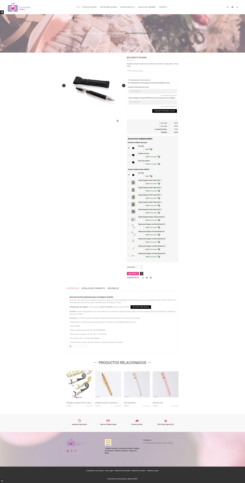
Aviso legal (109, 471)
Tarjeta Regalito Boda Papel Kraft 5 (149, 209)
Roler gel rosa (129, 403)
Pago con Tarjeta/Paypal (108, 424)
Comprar (133, 273)
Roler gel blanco (101, 403)
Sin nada (141, 146)
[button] (237, 7)
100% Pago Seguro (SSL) (165, 424)
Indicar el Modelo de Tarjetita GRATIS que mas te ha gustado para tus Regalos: (151, 98)
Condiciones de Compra (95, 471)
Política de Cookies (138, 471)
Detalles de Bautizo (121, 451)
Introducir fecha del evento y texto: (138, 87)
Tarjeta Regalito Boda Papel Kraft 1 (149, 180)
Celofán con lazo (143, 153)
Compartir (143, 278)
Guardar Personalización (164, 111)
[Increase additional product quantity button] (144, 148)
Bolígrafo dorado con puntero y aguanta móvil (78, 403)
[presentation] (64, 85)
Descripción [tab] (73, 288)
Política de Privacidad (122, 471)
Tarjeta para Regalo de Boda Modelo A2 (151, 231)
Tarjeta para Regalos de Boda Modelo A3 (151, 239)
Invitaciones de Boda (125, 448)
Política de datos (153, 471)
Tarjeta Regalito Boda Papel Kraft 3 (149, 195)
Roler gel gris (157, 403)
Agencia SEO (132, 479)
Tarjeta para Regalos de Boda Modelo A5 (151, 253)
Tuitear (147, 278)
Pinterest (151, 278)
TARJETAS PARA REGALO (140, 307)
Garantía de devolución (79, 424)
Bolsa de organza (144, 161)
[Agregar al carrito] (151, 149)
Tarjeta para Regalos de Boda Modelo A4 (151, 246)
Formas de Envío (137, 424)
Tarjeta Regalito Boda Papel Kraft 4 (149, 202)
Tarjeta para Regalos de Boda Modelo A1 (151, 224)
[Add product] (141, 273)
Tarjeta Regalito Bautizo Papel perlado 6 (151, 217)
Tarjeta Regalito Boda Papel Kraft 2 (149, 188)
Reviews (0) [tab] (113, 288)
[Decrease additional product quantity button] (144, 150)
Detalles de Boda (111, 448)
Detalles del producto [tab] (93, 288)
